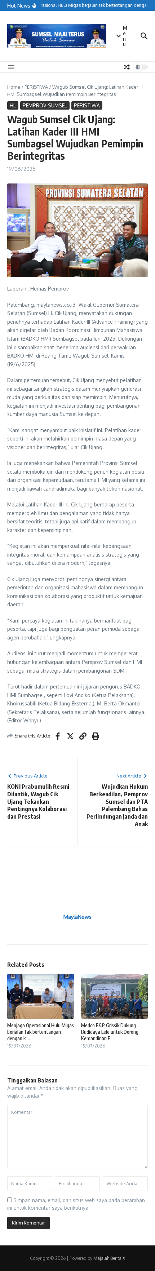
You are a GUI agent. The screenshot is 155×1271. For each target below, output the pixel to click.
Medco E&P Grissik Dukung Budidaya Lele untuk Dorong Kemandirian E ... (109, 1031)
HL (13, 105)
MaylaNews (77, 916)
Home (13, 87)
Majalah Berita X (109, 1258)
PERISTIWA (36, 87)
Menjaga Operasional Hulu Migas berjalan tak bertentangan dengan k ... (40, 1031)
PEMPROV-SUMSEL (45, 105)
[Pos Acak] (127, 67)
